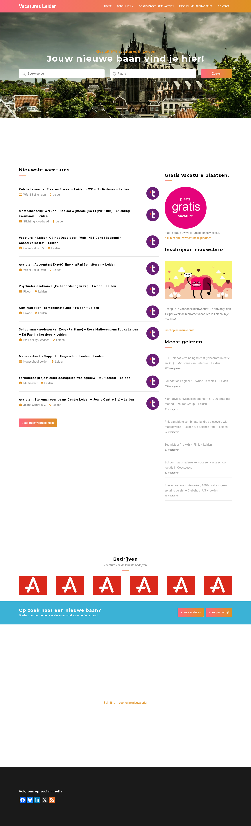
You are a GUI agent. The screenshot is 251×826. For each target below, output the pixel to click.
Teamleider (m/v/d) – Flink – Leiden (188, 444)
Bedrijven (124, 6)
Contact (223, 6)
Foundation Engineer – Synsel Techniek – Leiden (196, 381)
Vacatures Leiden (38, 6)
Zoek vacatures (191, 612)
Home (108, 6)
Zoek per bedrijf (219, 612)
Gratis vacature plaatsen (156, 6)
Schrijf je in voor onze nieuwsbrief (125, 702)
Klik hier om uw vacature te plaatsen (188, 238)
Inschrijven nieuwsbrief (195, 6)
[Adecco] (33, 586)
